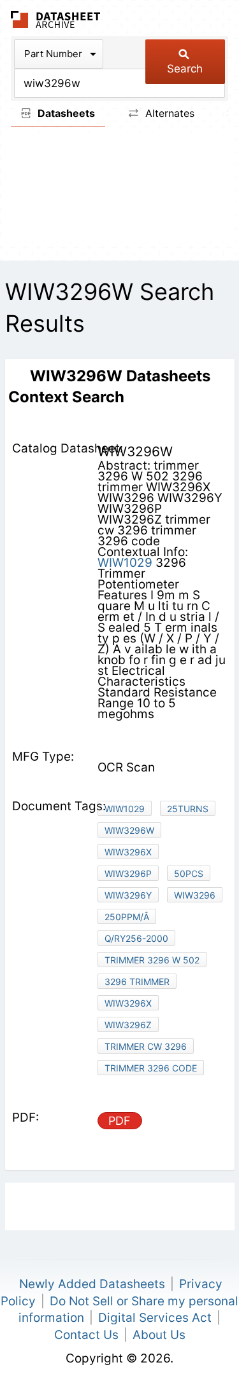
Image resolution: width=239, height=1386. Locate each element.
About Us (159, 1335)
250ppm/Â (127, 916)
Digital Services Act (155, 1317)
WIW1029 (125, 562)
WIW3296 (194, 895)
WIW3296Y (128, 895)
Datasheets (65, 113)
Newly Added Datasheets (92, 1284)
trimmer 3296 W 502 (152, 960)
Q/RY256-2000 (136, 938)
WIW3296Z (128, 1024)
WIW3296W (129, 830)
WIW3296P (128, 873)
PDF (119, 1120)
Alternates (168, 113)
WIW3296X (128, 851)
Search (185, 68)
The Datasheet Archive (56, 19)
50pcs (188, 873)
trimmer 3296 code (151, 1068)
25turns (187, 808)
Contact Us (86, 1335)
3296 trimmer (137, 981)
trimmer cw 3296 (146, 1046)
